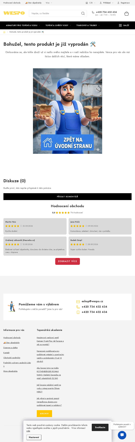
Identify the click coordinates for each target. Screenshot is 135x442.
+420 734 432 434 (106, 12)
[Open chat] (122, 434)
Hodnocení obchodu (12, 2)
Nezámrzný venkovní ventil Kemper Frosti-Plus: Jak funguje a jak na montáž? (50, 341)
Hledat (83, 13)
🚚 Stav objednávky (33, 2)
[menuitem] (23, 25)
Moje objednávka (10, 371)
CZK (91, 2)
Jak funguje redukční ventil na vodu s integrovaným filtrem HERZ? (49, 388)
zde (28, 430)
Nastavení (34, 437)
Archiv (44, 413)
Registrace (125, 2)
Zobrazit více (67, 261)
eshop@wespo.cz (92, 301)
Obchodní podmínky (11, 357)
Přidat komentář (67, 196)
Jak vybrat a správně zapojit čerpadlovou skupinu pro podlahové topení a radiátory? (49, 402)
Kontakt (6, 352)
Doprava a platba (10, 347)
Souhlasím (100, 427)
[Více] (124, 25)
